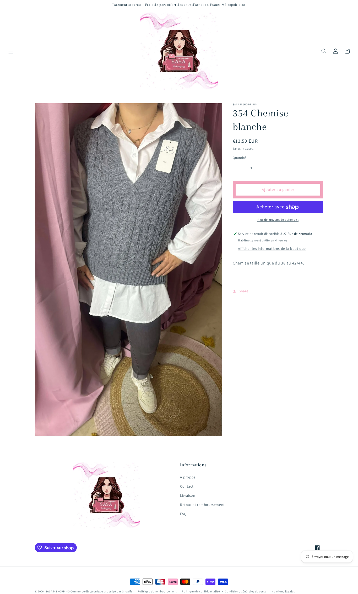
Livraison (187, 495)
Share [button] (243, 291)
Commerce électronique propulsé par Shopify (101, 591)
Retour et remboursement (202, 504)
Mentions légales (283, 591)
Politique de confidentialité (201, 591)
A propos (188, 476)
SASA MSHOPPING (58, 591)
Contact (186, 486)
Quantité (239, 157)
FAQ (183, 513)
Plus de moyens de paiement (278, 220)
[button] (11, 51)
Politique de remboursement (157, 591)
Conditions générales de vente (245, 591)
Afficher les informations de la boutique (272, 248)
